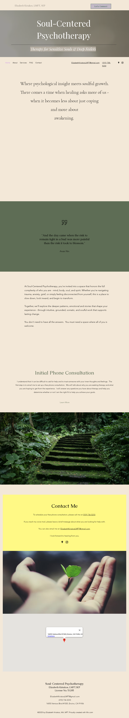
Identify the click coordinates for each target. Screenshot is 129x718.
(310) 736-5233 (89, 514)
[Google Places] (118, 62)
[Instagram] (122, 62)
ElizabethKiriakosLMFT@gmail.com (75, 529)
